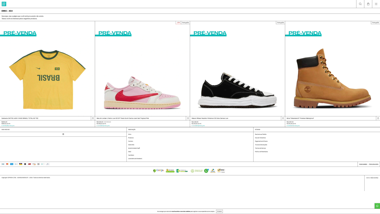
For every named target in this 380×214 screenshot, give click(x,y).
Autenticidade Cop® (134, 148)
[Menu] (376, 4)
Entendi (219, 211)
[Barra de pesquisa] (360, 4)
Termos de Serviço (260, 148)
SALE (129, 151)
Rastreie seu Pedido (260, 134)
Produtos (130, 138)
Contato (130, 141)
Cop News (131, 155)
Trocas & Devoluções (261, 144)
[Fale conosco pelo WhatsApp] (377, 206)
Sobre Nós (131, 144)
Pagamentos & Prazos (261, 141)
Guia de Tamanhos (260, 138)
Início (129, 134)
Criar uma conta (373, 164)
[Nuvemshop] (372, 178)
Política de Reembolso (261, 151)
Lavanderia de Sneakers (135, 158)
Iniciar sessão (363, 164)
